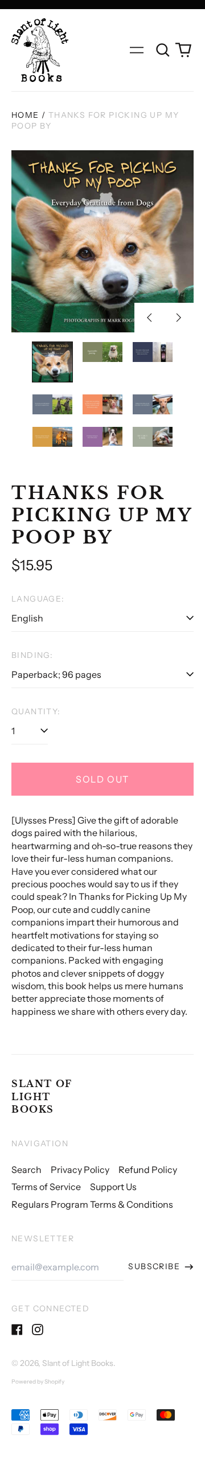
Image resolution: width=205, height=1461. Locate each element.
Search (26, 1169)
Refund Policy (147, 1169)
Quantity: (36, 711)
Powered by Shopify (37, 1381)
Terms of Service (46, 1186)
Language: (38, 599)
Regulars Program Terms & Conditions (92, 1204)
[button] (163, 50)
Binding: (32, 655)
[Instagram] (37, 1329)
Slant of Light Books (41, 1096)
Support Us (113, 1186)
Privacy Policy (80, 1169)
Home (25, 115)
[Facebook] (17, 1329)
